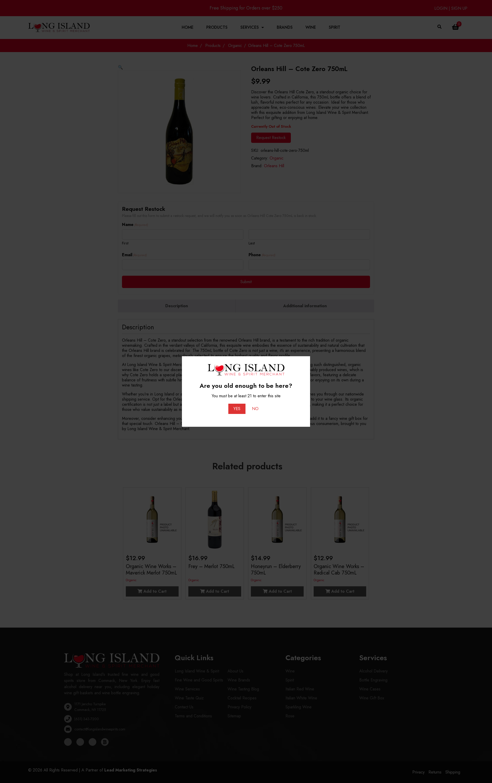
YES (236, 409)
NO (255, 409)
